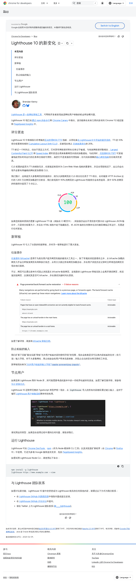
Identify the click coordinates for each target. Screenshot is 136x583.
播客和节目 (52, 566)
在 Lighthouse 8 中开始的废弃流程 (94, 140)
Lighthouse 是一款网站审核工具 (26, 114)
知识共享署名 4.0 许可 (47, 529)
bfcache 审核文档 (41, 341)
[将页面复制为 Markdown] (67, 43)
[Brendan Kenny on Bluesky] (27, 106)
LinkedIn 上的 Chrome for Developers (107, 562)
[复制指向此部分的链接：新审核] (23, 237)
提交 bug (7, 553)
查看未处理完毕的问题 (12, 558)
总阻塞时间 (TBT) (108, 153)
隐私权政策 (14, 577)
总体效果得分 (79, 144)
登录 (131, 3)
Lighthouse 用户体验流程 (28, 393)
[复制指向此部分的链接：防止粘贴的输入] (32, 349)
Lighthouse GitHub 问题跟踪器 (34, 496)
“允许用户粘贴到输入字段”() (53, 364)
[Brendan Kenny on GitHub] (24, 106)
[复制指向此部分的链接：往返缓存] (24, 252)
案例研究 (51, 558)
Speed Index (42, 153)
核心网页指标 (102, 157)
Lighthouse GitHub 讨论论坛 (33, 501)
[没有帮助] (123, 36)
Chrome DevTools (36, 448)
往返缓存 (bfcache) (20, 258)
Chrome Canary (60, 120)
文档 (43, 3)
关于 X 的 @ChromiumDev (103, 553)
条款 (5, 577)
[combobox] (84, 3)
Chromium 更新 (54, 553)
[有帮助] (119, 36)
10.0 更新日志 (17, 384)
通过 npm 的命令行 (41, 120)
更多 (55, 3)
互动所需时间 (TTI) (53, 140)
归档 (49, 562)
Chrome (109, 448)
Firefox (119, 448)
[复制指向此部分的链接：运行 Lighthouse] (37, 440)
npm (49, 448)
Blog (5, 11)
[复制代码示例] (122, 466)
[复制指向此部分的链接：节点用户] (26, 372)
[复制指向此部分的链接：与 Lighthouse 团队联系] (47, 483)
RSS (93, 566)
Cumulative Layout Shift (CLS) (43, 144)
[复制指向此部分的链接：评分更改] (26, 132)
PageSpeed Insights (23, 124)
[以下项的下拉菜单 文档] (48, 3)
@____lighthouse (62, 506)
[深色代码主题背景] (118, 466)
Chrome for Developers (20, 36)
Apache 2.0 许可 (88, 529)
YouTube (95, 558)
